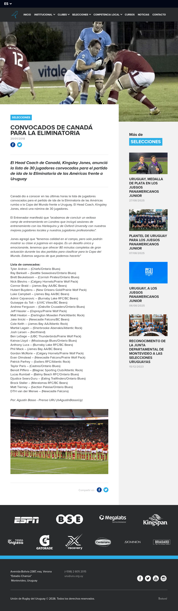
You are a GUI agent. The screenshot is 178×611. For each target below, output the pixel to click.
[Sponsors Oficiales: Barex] (32, 542)
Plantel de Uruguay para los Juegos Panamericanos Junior (148, 242)
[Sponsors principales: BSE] (36, 520)
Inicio (27, 14)
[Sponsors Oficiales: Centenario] (61, 542)
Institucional (43, 14)
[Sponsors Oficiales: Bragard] (119, 542)
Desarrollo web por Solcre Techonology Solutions (163, 598)
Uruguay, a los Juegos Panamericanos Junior (144, 294)
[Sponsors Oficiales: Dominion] (90, 542)
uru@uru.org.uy (73, 576)
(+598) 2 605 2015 (75, 571)
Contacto (159, 14)
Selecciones (80, 14)
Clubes (62, 14)
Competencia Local (106, 14)
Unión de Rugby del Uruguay (14, 14)
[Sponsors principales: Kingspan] (122, 520)
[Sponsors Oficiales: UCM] (149, 542)
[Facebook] (140, 579)
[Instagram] (163, 579)
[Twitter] (148, 579)
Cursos (130, 14)
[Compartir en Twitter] (19, 145)
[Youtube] (156, 579)
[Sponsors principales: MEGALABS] (79, 520)
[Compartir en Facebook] (12, 145)
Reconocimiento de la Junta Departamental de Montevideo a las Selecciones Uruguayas (147, 351)
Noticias (143, 14)
